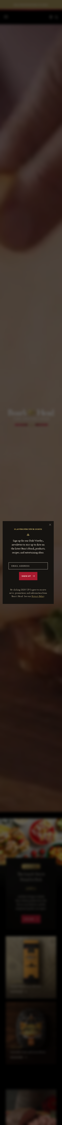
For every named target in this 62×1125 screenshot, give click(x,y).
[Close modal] (50, 525)
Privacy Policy (38, 596)
